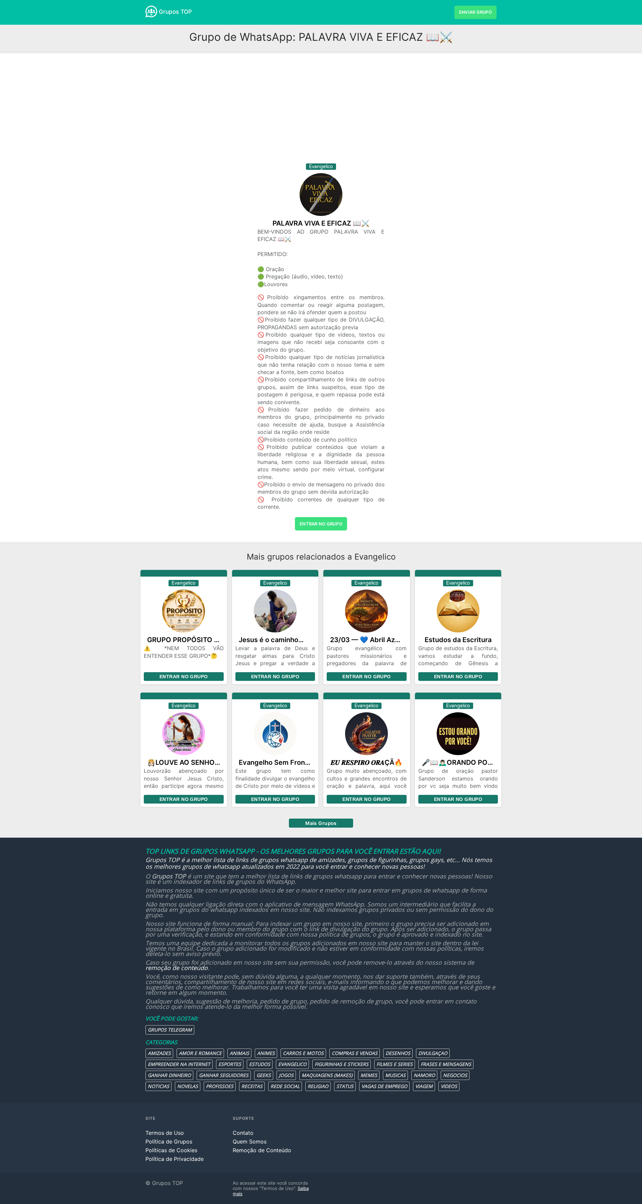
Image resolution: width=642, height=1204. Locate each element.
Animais (239, 1053)
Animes (266, 1053)
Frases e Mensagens (446, 1064)
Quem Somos (249, 1141)
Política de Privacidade (174, 1159)
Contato (243, 1132)
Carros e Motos (303, 1053)
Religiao (318, 1086)
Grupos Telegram (170, 1030)
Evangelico (292, 1064)
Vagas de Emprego (384, 1086)
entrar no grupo (321, 523)
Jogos (286, 1075)
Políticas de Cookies (171, 1150)
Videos (449, 1086)
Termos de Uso (164, 1132)
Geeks (263, 1075)
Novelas (187, 1086)
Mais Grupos (321, 823)
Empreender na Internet (179, 1064)
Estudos (259, 1064)
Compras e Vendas (355, 1053)
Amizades (159, 1053)
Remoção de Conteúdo (262, 1150)
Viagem (424, 1086)
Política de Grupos (168, 1141)
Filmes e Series (395, 1064)
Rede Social (285, 1086)
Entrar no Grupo (183, 676)
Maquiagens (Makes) (327, 1075)
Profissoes (219, 1086)
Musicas (395, 1075)
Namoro (424, 1075)
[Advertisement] (321, 110)
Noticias (158, 1086)
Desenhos (398, 1053)
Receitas (251, 1086)
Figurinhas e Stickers (341, 1064)
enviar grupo (475, 12)
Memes (368, 1075)
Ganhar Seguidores (223, 1075)
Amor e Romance (200, 1053)
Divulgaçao (432, 1053)
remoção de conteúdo (176, 968)
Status (344, 1086)
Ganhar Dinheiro (169, 1075)
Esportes (229, 1064)
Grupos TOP (175, 11)
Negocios (455, 1075)
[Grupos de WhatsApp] (151, 11)
